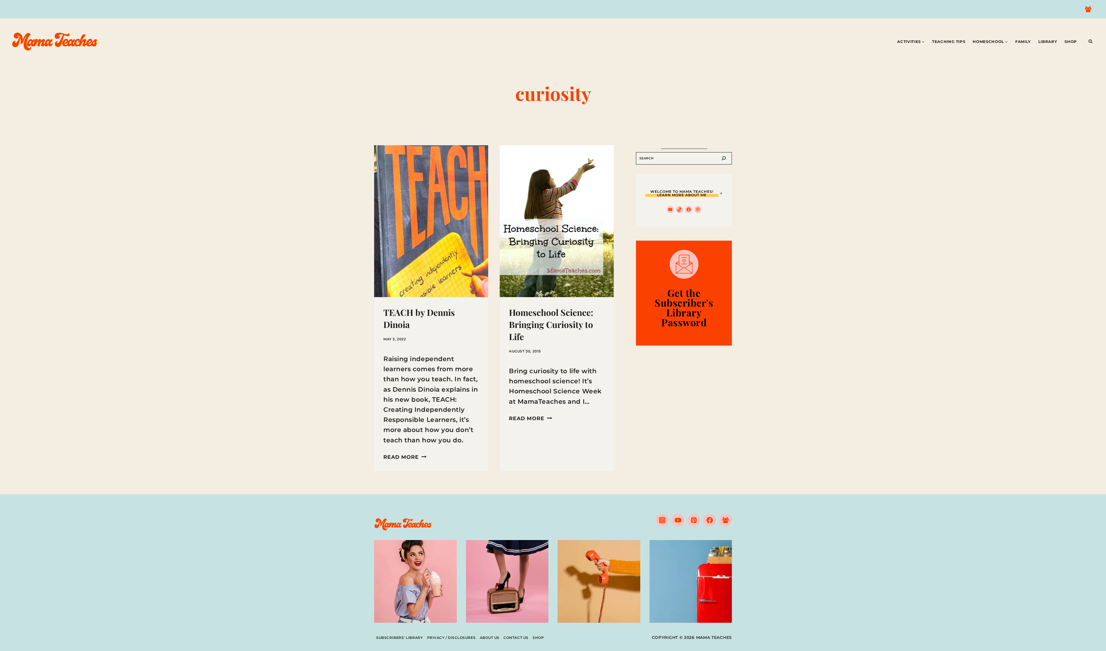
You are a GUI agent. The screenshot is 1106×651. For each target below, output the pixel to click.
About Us (489, 637)
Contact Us (516, 637)
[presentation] (431, 221)
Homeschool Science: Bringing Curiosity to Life (551, 324)
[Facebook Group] (1088, 9)
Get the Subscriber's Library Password (684, 307)
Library (1047, 41)
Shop (1071, 41)
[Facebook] (709, 520)
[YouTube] (678, 520)
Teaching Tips (948, 41)
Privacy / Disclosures (451, 637)
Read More (404, 457)
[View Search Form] (1090, 41)
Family (1023, 41)
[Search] (723, 158)
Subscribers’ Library (399, 637)
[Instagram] (662, 520)
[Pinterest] (694, 520)
